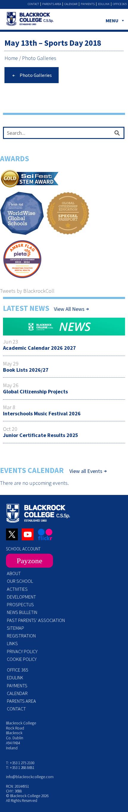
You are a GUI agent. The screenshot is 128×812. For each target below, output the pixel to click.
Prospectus (20, 604)
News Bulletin (22, 612)
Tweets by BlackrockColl (27, 290)
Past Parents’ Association (36, 620)
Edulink (104, 4)
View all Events (85, 471)
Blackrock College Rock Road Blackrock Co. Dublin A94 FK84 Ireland (21, 736)
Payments (88, 4)
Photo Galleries (39, 58)
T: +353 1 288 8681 (20, 767)
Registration (21, 636)
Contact (33, 4)
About (14, 573)
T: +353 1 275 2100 (20, 762)
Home (11, 58)
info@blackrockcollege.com (30, 776)
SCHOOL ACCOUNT (23, 549)
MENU (112, 20)
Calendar (70, 4)
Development (21, 597)
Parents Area (51, 4)
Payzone (29, 561)
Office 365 (120, 4)
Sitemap (15, 628)
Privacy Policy (22, 651)
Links (12, 643)
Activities (17, 589)
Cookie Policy (22, 659)
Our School (20, 581)
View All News (69, 309)
